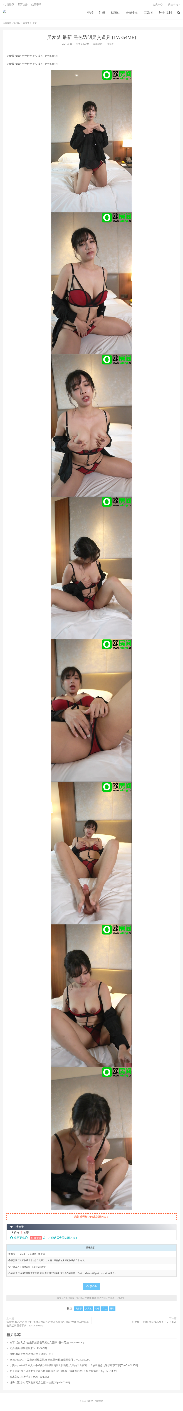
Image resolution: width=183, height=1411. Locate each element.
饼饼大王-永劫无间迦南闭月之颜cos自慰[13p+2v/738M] (40, 1382)
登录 (90, 12)
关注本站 (173, 4)
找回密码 (36, 4)
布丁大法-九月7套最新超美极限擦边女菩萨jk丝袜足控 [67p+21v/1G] (47, 1342)
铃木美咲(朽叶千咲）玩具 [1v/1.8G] (29, 1376)
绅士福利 (165, 12)
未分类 (26, 23)
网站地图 (99, 1401)
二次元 (149, 12)
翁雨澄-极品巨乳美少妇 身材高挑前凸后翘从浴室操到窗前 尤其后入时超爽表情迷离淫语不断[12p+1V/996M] (47, 1324)
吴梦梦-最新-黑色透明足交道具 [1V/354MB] (91, 37)
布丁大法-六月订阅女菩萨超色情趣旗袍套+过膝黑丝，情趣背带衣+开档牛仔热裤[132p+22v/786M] (63, 1371)
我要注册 (23, 4)
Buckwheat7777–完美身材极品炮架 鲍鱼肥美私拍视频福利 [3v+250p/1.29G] (50, 1359)
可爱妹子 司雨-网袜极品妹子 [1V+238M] (154, 1322)
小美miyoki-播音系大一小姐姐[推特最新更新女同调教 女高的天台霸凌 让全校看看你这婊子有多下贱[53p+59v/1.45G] (74, 1365)
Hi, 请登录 (8, 4)
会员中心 (132, 12)
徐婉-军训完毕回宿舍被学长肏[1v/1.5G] (31, 1354)
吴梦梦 (79, 1308)
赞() (93, 1286)
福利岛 (4, 13)
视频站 (115, 12)
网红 (104, 1308)
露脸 (112, 1308)
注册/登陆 (36, 1237)
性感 (97, 1308)
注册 (102, 12)
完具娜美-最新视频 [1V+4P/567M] (28, 1348)
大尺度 (88, 1308)
